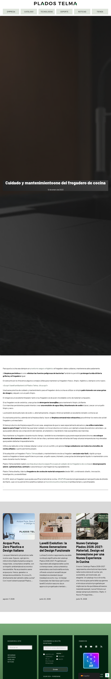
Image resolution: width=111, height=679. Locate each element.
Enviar (55, 669)
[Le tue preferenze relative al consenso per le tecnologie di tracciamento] (107, 675)
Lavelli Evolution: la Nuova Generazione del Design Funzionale (55, 546)
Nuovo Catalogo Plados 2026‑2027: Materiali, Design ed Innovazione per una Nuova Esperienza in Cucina (90, 552)
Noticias (11, 662)
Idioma (58, 653)
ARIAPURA (62, 479)
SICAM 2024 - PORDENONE (51, 676)
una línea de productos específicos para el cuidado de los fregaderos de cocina (58, 464)
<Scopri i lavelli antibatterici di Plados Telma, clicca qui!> (25, 385)
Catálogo (11, 659)
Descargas (11, 655)
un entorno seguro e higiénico (41, 368)
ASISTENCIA (12, 657)
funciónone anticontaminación (58, 482)
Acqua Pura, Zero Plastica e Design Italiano (13, 546)
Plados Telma (31, 453)
